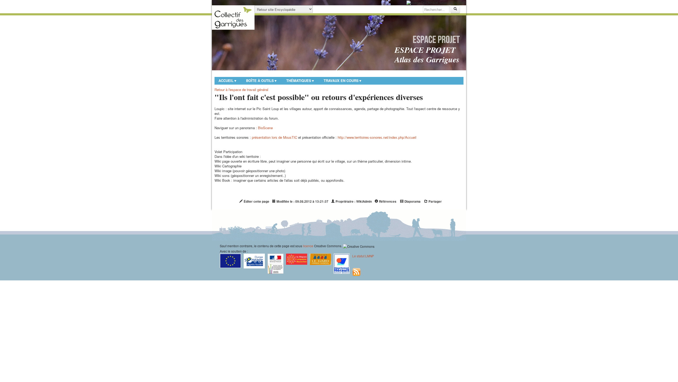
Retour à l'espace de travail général (241, 89)
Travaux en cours (343, 80)
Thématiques (300, 80)
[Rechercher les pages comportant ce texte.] (455, 9)
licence (308, 246)
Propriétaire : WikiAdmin (353, 201)
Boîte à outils (261, 80)
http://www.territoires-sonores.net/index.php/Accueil (377, 137)
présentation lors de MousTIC (274, 137)
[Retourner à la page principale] (233, 17)
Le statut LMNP (363, 256)
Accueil (227, 80)
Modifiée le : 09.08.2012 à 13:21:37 (302, 201)
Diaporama (412, 201)
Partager (435, 201)
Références (387, 201)
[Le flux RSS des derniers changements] (356, 272)
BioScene (265, 127)
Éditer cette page (256, 201)
